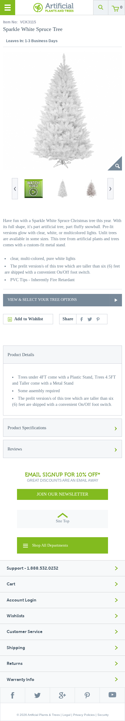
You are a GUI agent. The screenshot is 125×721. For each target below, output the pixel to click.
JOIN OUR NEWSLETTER (62, 494)
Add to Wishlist (28, 319)
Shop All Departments (50, 545)
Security (103, 714)
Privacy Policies (84, 714)
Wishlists (15, 616)
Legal (66, 714)
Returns (14, 663)
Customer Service (24, 631)
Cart (11, 584)
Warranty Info (20, 679)
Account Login (21, 600)
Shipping (16, 647)
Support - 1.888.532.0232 (32, 568)
